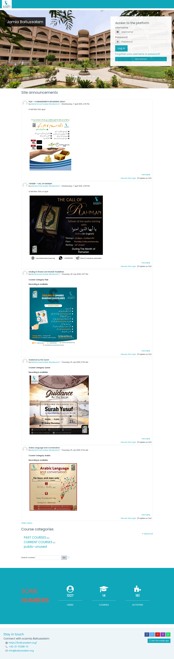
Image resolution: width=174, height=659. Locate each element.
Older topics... (27, 523)
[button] (69, 557)
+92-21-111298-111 (18, 646)
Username (121, 27)
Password (121, 37)
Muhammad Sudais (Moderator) (45, 104)
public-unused (35, 546)
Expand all (148, 533)
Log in (121, 48)
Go (64, 557)
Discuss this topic (129, 178)
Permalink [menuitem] (146, 174)
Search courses (28, 557)
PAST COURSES (35, 537)
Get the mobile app (160, 640)
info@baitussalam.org (21, 650)
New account (141, 59)
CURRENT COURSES (38, 542)
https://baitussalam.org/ (23, 642)
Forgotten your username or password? (137, 54)
